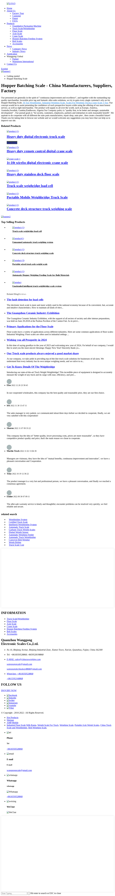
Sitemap (10, 720)
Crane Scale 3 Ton (100, 103)
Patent (15, 18)
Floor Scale (17, 31)
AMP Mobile (12, 722)
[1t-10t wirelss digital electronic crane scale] (13, 159)
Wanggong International (23, 61)
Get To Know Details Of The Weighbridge (31, 366)
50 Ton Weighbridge (32, 103)
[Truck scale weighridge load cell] (13, 182)
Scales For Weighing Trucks (78, 103)
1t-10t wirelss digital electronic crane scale (37, 162)
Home (9, 8)
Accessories (17, 44)
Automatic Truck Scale (19, 527)
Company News (19, 49)
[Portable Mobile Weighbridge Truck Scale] (13, 193)
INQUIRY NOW (9, 690)
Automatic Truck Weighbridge (22, 537)
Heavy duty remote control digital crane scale (40, 151)
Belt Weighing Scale (37, 727)
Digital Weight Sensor (18, 532)
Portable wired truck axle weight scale (29, 264)
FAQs (15, 21)
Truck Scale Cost (16, 545)
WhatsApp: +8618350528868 (20, 674)
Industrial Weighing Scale (53, 103)
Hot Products (12, 717)
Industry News (18, 51)
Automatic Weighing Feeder (21, 535)
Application (12, 54)
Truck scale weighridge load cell (30, 186)
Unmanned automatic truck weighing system (32, 242)
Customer (16, 16)
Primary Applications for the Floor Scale (30, 326)
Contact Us (12, 64)
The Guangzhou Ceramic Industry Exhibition (33, 312)
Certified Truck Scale (18, 522)
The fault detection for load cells (25, 299)
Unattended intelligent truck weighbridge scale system (37, 286)
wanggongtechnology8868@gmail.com (24, 669)
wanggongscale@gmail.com (19, 664)
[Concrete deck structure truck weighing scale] (13, 205)
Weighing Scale (66, 725)
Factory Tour (18, 13)
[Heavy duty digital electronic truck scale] (13, 131)
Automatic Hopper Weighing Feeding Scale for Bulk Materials (40, 275)
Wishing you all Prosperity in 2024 (27, 339)
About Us (11, 11)
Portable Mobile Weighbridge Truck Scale (37, 197)
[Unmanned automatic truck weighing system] (18, 238)
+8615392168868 (15, 678)
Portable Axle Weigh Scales (87, 725)
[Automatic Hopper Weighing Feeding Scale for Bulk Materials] (18, 271)
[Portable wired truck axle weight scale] (18, 260)
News (9, 46)
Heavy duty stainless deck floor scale (33, 174)
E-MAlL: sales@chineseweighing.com (24, 659)
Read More (12, 142)
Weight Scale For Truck (47, 725)
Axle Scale (17, 33)
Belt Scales (17, 41)
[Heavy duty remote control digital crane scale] (13, 147)
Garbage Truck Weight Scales (22, 529)
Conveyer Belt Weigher (19, 540)
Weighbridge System (18, 519)
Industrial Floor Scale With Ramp (21, 725)
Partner (15, 59)
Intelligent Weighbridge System (23, 524)
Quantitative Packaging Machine (26, 26)
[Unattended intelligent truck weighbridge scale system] (16, 282)
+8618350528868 (15, 749)
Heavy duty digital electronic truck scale (36, 136)
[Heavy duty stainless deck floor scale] (13, 170)
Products (10, 23)
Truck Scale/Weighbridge (23, 28)
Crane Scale (17, 36)
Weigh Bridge (15, 542)
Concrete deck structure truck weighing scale (39, 209)
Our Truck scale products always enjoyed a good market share (43, 353)
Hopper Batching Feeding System (27, 38)
